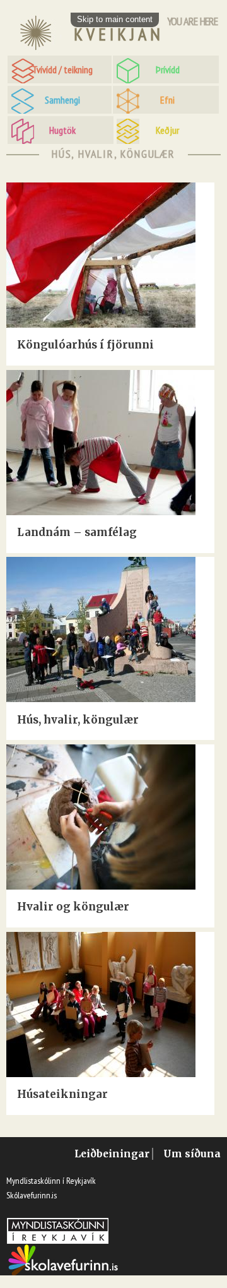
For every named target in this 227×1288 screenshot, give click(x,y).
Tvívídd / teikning (62, 69)
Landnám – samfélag (77, 532)
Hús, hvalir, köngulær (78, 720)
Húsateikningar (62, 1094)
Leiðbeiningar (111, 1154)
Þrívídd (168, 69)
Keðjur (167, 130)
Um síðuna (192, 1154)
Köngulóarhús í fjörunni (85, 345)
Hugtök (62, 130)
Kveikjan (119, 34)
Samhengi (62, 99)
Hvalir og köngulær (73, 907)
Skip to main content (115, 19)
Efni (167, 99)
